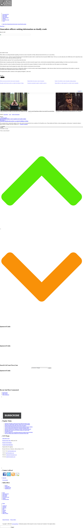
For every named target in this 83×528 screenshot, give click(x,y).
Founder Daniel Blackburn (7, 444)
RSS (3, 508)
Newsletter (24, 24)
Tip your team (5, 480)
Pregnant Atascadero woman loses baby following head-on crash (17, 423)
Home (3, 13)
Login (3, 20)
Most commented (5, 394)
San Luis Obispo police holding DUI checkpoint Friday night (16, 433)
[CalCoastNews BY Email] (17, 475)
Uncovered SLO (5, 14)
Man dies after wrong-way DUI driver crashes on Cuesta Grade (17, 430)
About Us (4, 507)
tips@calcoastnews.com (12, 450)
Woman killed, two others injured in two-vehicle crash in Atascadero (66, 83)
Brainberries (30, 112)
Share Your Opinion (6, 24)
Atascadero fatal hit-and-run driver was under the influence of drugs (11, 83)
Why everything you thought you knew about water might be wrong (13, 111)
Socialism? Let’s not (9, 431)
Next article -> (3, 120)
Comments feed (8, 487)
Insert (13, 527)
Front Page (2, 26)
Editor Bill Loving (5, 438)
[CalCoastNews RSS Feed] (13, 475)
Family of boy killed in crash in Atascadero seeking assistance (65, 81)
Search (19, 24)
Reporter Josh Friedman (7, 442)
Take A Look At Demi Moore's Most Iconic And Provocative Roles (41, 111)
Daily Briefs (4, 15)
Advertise (16, 24)
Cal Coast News (15, 523)
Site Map (4, 510)
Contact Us (4, 505)
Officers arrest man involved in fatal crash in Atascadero (9, 81)
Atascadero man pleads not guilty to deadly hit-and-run (36, 83)
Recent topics (5, 392)
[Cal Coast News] (6, 5)
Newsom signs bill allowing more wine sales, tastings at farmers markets (19, 426)
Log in (6, 485)
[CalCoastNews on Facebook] (4, 475)
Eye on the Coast (5, 19)
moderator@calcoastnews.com (11, 454)
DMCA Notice (5, 513)
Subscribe (12, 24)
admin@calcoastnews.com (10, 456)
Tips (21, 24)
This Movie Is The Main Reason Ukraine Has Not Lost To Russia (68, 111)
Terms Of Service (5, 519)
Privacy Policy (13, 519)
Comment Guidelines (24, 124)
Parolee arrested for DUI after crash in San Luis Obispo (15, 425)
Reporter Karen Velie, (6, 440)
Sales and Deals (5, 17)
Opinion (4, 18)
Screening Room (5, 499)
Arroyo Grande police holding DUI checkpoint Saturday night (17, 427)
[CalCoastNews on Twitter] (9, 475)
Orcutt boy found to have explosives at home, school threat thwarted (18, 429)
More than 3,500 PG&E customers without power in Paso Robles (17, 424)
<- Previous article (3, 117)
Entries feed (7, 486)
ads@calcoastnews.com (10, 452)
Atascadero (6, 114)
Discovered (4, 16)
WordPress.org (8, 488)
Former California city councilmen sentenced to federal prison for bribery (19, 432)
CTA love (2, 112)
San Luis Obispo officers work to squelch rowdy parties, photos (13, 118)
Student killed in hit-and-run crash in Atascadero (35, 81)
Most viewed (4, 393)
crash (10, 114)
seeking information (16, 114)
